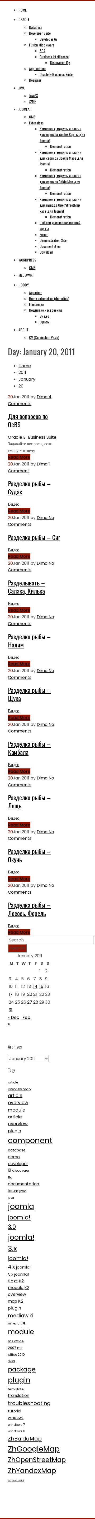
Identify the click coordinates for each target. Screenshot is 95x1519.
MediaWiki (25, 275)
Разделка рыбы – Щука (29, 694)
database (17, 1150)
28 (35, 1002)
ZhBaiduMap (25, 1438)
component (30, 1140)
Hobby (23, 284)
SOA (42, 50)
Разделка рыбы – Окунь (29, 855)
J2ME (32, 101)
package (22, 1369)
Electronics (36, 304)
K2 (16, 1281)
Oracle (24, 19)
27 (29, 1002)
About (23, 329)
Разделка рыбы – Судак (29, 487)
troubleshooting (29, 1403)
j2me (22, 1191)
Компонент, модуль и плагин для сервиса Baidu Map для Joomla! (60, 181)
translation (18, 1395)
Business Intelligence (54, 56)
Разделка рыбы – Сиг (34, 537)
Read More (19, 457)
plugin (19, 1380)
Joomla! (24, 109)
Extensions (36, 122)
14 (35, 986)
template (16, 1389)
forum (13, 1190)
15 (41, 986)
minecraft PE (17, 1324)
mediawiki (20, 1315)
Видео (44, 316)
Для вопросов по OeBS (28, 420)
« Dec (13, 1017)
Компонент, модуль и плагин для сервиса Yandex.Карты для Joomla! (62, 134)
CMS (32, 116)
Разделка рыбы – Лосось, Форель (29, 909)
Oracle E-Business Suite (56, 74)
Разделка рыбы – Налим (29, 640)
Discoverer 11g (60, 62)
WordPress (27, 260)
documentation (23, 1184)
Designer (35, 80)
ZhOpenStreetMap (37, 1459)
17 (11, 994)
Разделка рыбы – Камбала (29, 748)
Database (35, 27)
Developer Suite (40, 33)
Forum (44, 234)
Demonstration (60, 146)
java (11, 1198)
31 (10, 1010)
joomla (21, 1206)
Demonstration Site (53, 240)
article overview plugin (18, 1124)
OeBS (11, 1361)
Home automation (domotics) (49, 298)
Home (22, 10)
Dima (42, 397)
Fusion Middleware (41, 45)
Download (46, 252)
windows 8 (16, 1431)
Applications (37, 68)
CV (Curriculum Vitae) (44, 337)
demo (14, 1157)
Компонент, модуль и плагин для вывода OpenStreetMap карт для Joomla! (60, 205)
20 (29, 994)
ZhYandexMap (32, 1470)
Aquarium (35, 292)
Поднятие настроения (45, 310)
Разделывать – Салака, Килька (26, 586)
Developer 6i (48, 39)
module (21, 1332)
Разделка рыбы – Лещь (29, 801)
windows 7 (16, 1424)
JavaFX (33, 95)
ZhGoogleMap (34, 1449)
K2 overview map (18, 1294)
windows (15, 1417)
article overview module (18, 1102)
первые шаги (16, 1480)
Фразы (45, 321)
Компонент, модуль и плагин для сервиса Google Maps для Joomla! (61, 158)
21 (35, 994)
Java (21, 88)
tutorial (14, 1411)
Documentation (50, 246)
